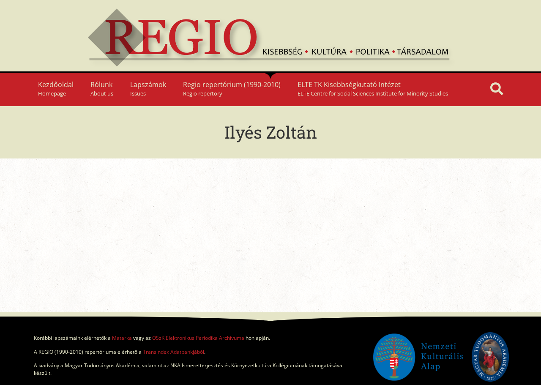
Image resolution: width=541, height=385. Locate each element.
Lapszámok (148, 88)
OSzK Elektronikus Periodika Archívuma (198, 337)
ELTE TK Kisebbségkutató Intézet (373, 88)
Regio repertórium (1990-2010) (232, 88)
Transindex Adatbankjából (173, 351)
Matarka (122, 337)
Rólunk (101, 88)
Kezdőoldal (56, 88)
